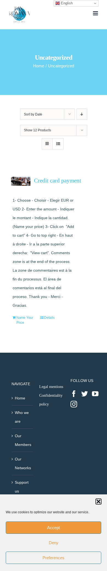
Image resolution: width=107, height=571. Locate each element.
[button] (98, 501)
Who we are (22, 417)
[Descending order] (82, 114)
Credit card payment (57, 180)
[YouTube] (95, 393)
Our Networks (22, 463)
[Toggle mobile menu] (96, 13)
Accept (53, 527)
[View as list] (58, 143)
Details (49, 318)
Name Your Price (24, 320)
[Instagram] (74, 404)
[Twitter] (84, 393)
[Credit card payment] (20, 181)
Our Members (22, 440)
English (66, 3)
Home (20, 398)
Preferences (53, 557)
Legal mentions (51, 387)
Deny (53, 542)
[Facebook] (74, 393)
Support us (22, 486)
